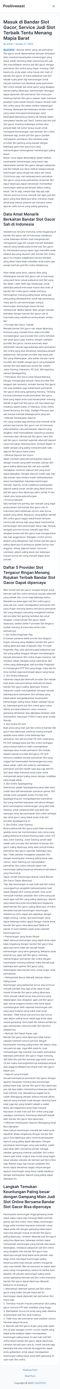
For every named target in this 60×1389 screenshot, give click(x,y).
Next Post (30, 1376)
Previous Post (30, 1370)
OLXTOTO (8, 49)
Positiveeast (14, 6)
